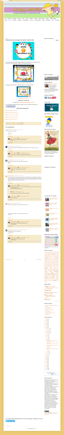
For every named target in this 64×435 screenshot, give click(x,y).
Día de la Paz (56, 258)
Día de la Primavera (47, 259)
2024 (46, 321)
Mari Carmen (10, 129)
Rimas (49, 278)
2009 (46, 369)
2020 (46, 327)
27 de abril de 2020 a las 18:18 (15, 203)
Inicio (5, 18)
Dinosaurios (49, 255)
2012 (46, 365)
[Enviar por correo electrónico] (19, 122)
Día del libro (21, 124)
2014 (46, 362)
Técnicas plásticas (52, 279)
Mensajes (52, 273)
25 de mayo (52, 252)
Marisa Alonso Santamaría (12, 229)
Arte (49, 253)
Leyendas (52, 272)
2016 (46, 359)
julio (47, 335)
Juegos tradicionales (54, 271)
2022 (46, 324)
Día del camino (54, 265)
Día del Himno (56, 263)
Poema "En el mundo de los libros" (12, 117)
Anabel (9, 203)
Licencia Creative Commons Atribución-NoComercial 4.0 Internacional (51, 413)
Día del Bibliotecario (52, 263)
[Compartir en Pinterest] (22, 122)
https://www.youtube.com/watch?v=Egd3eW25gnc (23, 82)
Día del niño (48, 266)
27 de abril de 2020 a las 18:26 (24, 221)
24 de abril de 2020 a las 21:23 (24, 167)
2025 (46, 320)
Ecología (50, 267)
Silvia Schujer (47, 314)
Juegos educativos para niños (50, 312)
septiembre (48, 332)
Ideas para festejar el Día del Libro (12, 110)
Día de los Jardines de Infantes (53, 262)
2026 (46, 319)
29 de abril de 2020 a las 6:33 (21, 229)
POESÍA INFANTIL (49, 290)
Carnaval (45, 254)
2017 (46, 358)
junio (47, 336)
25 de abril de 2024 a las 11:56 (24, 196)
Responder (9, 134)
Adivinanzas (31, 18)
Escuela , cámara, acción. (49, 309)
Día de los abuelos (47, 263)
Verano (52, 280)
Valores (49, 280)
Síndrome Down (46, 279)
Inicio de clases (47, 270)
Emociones (51, 268)
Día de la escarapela (52, 260)
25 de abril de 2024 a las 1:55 (18, 191)
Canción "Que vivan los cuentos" (11, 119)
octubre (47, 331)
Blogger (35, 428)
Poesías (27, 18)
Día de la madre (49, 261)
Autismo (51, 253)
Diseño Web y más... (48, 307)
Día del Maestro (47, 264)
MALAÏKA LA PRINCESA (49, 293)
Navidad (48, 274)
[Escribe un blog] (20, 122)
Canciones (19, 18)
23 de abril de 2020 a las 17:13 (24, 138)
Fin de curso (56, 269)
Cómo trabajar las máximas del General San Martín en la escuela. (54, 224)
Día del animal (49, 265)
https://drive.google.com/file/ (23, 98)
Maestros (57, 272)
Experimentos (56, 268)
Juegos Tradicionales (53, 18)
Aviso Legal (8, 425)
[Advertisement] (32, 29)
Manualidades (47, 273)
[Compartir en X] (21, 122)
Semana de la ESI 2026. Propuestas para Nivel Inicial (53, 204)
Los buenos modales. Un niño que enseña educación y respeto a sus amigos (51, 296)
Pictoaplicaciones (48, 313)
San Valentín (56, 278)
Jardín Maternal (55, 270)
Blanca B (9, 146)
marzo (47, 351)
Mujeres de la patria (41, 18)
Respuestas (11, 136)
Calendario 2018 (55, 253)
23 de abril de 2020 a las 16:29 (17, 129)
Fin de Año (52, 269)
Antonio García (10, 175)
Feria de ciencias (47, 269)
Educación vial (56, 267)
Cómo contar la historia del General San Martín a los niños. (54, 199)
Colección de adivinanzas (16, 124)
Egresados (47, 18)
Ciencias (49, 254)
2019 (46, 355)
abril (47, 339)
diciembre (48, 328)
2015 (46, 361)
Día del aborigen (53, 264)
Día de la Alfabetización (54, 255)
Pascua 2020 (48, 347)
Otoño (52, 274)
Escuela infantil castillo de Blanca (51, 292)
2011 (46, 366)
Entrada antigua (38, 259)
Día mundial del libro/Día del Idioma (12, 112)
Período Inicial (14, 18)
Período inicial (55, 275)
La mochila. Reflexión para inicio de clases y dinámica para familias (54, 219)
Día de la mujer (54, 261)
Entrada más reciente (9, 259)
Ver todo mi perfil (47, 92)
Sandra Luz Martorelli (14, 138)
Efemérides (35, 18)
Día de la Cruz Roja (52, 256)
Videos (54, 280)
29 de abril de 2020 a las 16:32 (24, 237)
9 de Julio (56, 252)
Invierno (51, 270)
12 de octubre (46, 252)
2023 (46, 323)
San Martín (52, 278)
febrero (47, 352)
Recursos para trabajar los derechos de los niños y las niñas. (54, 229)
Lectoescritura (46, 272)
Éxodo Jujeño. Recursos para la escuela (53, 213)
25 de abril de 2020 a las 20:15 (24, 185)
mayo (47, 338)
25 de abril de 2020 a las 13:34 (18, 175)
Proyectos (52, 277)
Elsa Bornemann (48, 308)
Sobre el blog (9, 18)
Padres (54, 274)
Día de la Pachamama (51, 258)
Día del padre (53, 266)
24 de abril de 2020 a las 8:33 (16, 146)
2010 (46, 368)
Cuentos (23, 18)
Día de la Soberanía (54, 259)
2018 (46, 357)
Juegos (45, 271)
